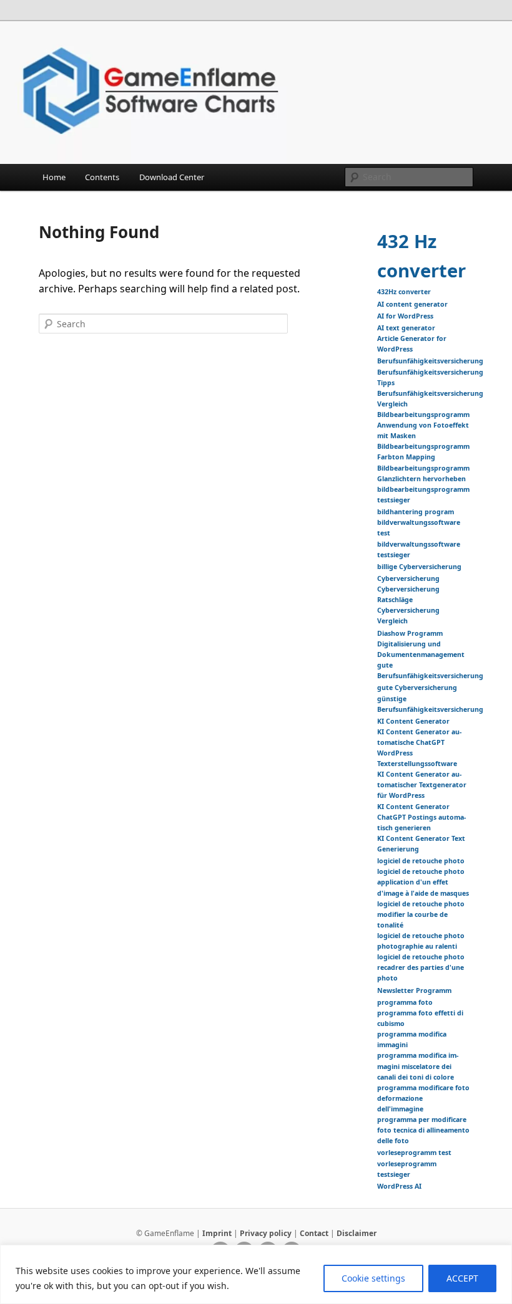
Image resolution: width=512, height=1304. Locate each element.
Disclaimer (357, 1233)
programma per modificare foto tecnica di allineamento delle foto (423, 1130)
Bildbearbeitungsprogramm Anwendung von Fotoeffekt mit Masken (423, 425)
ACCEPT (462, 1278)
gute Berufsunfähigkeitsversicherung (430, 670)
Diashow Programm (410, 633)
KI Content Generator (413, 721)
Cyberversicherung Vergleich (408, 615)
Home (54, 177)
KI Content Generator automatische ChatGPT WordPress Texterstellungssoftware (419, 747)
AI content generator (412, 304)
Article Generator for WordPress (411, 343)
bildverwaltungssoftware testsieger (418, 549)
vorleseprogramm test (414, 1152)
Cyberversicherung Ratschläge (408, 594)
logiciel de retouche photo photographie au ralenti (421, 941)
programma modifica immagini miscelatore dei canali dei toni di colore (417, 1066)
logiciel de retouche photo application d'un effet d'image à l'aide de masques (423, 882)
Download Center (171, 177)
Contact (314, 1233)
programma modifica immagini (411, 1039)
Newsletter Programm (414, 990)
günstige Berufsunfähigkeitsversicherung (430, 704)
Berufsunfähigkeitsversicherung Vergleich (430, 398)
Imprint (217, 1233)
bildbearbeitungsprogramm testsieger (423, 494)
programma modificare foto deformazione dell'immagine (423, 1098)
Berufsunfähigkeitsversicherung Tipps (430, 377)
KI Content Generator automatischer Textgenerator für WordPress (421, 785)
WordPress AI (399, 1186)
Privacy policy (266, 1233)
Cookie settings (373, 1278)
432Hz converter (404, 291)
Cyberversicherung (408, 578)
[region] (256, 1274)
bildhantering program (415, 511)
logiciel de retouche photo (421, 860)
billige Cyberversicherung (419, 566)
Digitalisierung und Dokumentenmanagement (421, 649)
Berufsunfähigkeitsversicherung (430, 361)
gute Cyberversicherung (417, 687)
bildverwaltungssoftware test (418, 527)
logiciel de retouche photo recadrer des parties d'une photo (421, 967)
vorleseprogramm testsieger (406, 1169)
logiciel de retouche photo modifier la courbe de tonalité (421, 914)
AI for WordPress (405, 316)
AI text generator (406, 328)
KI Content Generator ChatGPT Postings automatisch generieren (421, 817)
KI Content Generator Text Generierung (421, 843)
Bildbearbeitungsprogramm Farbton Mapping (423, 451)
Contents (102, 177)
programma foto (405, 1002)
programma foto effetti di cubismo (420, 1018)
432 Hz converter (421, 256)
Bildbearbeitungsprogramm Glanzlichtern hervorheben (423, 473)
